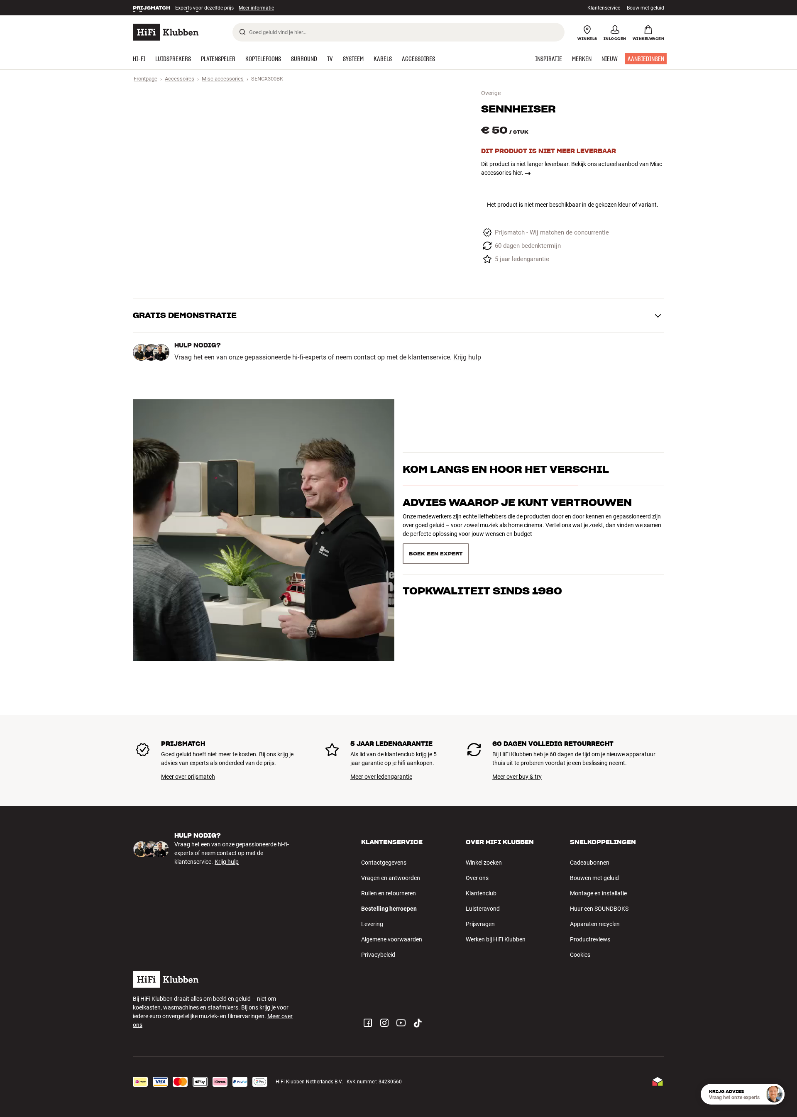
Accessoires (179, 79)
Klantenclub (481, 893)
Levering (372, 924)
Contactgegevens (383, 862)
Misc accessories (223, 79)
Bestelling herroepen (389, 908)
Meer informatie (247, 8)
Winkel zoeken (484, 862)
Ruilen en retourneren (388, 893)
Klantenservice (603, 8)
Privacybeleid (378, 954)
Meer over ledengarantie (381, 776)
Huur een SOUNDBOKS (599, 908)
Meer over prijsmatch (188, 776)
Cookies (580, 954)
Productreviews (590, 939)
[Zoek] (242, 32)
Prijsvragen (480, 924)
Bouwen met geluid (594, 878)
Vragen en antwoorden (390, 878)
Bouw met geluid (645, 8)
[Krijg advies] (774, 1094)
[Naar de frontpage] (165, 32)
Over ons (477, 878)
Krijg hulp (467, 357)
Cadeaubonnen (589, 862)
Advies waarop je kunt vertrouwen (517, 502)
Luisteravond (483, 908)
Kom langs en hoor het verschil (506, 469)
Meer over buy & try (517, 776)
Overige (491, 93)
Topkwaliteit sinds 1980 (482, 590)
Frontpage (145, 79)
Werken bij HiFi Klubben (496, 939)
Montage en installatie (598, 893)
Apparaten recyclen (595, 924)
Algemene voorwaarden (391, 939)
